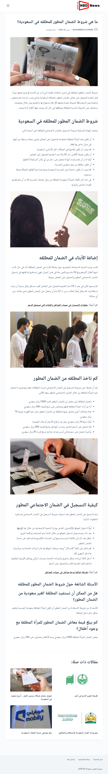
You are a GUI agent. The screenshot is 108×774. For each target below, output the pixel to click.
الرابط (19, 528)
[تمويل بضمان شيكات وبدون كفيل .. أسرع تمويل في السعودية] (31, 679)
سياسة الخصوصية (84, 760)
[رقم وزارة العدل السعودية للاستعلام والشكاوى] (77, 717)
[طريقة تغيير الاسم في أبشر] (77, 679)
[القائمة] (8, 5)
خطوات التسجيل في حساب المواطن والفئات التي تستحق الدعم (58, 305)
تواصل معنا (71, 760)
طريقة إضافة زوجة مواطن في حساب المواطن (66, 572)
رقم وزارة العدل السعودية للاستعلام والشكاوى (78, 733)
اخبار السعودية (51, 29)
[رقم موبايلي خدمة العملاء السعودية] (31, 717)
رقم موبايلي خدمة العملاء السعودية (36, 733)
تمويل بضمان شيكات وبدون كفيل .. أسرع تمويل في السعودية (31, 697)
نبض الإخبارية (98, 760)
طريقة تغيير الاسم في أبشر (86, 696)
